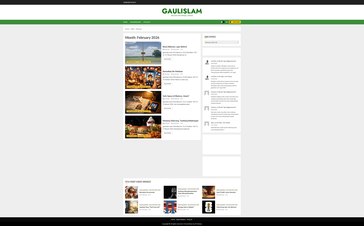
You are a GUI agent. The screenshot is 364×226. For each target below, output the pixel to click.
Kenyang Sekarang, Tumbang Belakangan (180, 121)
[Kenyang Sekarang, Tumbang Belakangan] (143, 127)
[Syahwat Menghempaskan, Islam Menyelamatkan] (170, 192)
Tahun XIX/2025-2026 (144, 62)
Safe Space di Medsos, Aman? (176, 96)
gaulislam (182, 11)
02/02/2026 (176, 123)
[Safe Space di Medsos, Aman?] (143, 102)
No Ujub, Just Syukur (225, 76)
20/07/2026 (182, 209)
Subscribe (236, 22)
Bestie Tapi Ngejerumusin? (227, 61)
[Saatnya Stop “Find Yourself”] (131, 207)
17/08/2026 (144, 195)
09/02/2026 (176, 98)
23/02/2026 (176, 49)
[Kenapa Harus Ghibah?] (170, 207)
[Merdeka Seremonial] (131, 192)
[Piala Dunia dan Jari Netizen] (208, 207)
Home (125, 22)
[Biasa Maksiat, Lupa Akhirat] (143, 53)
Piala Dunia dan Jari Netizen (226, 207)
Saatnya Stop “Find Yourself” (149, 207)
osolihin (167, 49)
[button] (227, 22)
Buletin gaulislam (131, 62)
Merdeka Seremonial (147, 192)
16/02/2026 (176, 74)
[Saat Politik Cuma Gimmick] (208, 192)
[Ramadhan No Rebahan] (143, 77)
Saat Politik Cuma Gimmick (226, 192)
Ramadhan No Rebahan (173, 71)
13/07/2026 (221, 209)
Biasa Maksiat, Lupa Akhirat (175, 47)
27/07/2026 (144, 209)
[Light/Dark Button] (223, 22)
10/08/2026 (182, 196)
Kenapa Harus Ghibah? (186, 207)
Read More (167, 59)
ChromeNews (188, 224)
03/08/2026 (221, 195)
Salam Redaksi (135, 22)
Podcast (147, 22)
